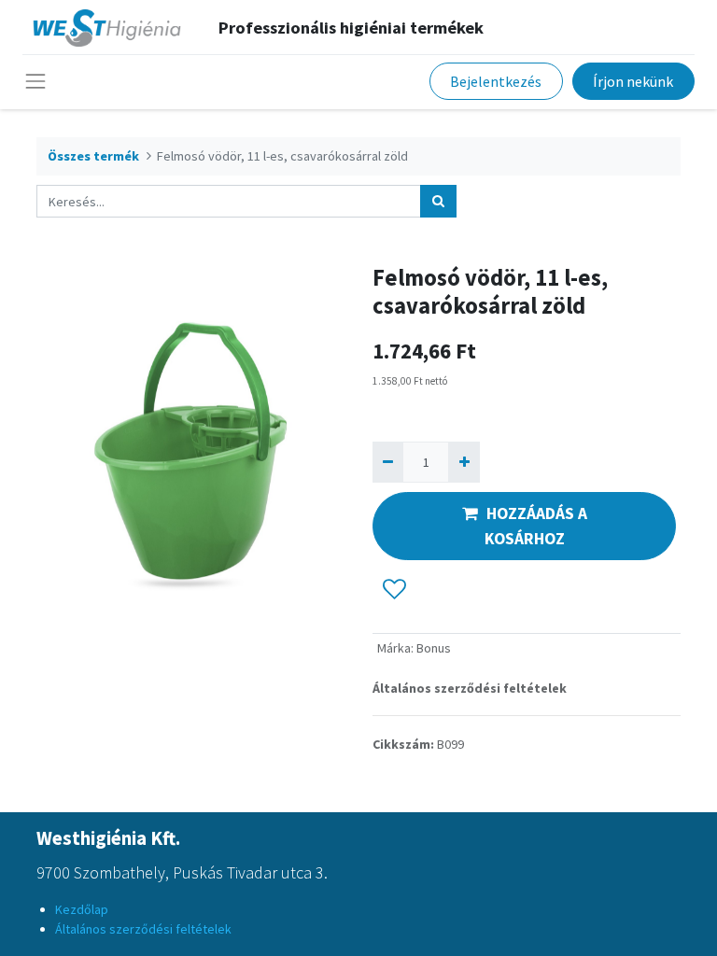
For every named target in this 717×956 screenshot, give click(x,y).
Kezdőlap (81, 909)
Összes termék (93, 156)
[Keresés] (438, 201)
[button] (394, 590)
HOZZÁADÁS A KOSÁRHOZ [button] (536, 525)
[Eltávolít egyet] (388, 462)
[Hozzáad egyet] (463, 462)
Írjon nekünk (633, 81)
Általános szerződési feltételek (470, 688)
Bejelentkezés (495, 81)
